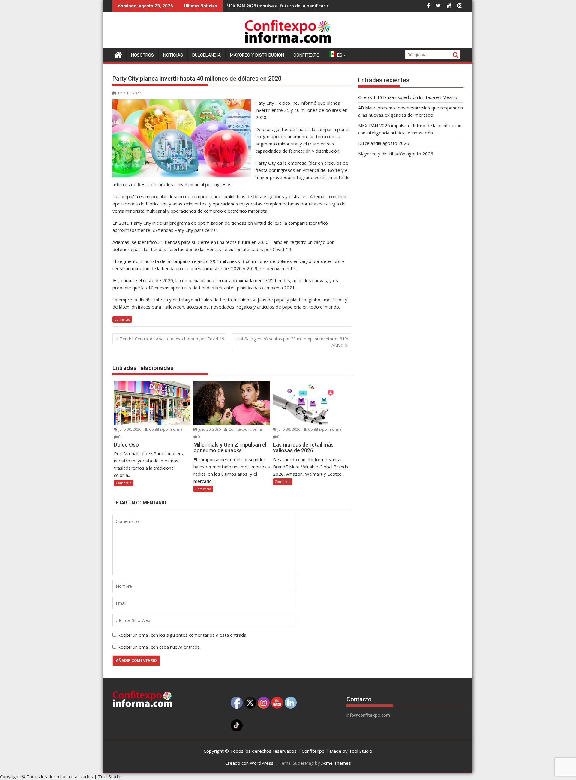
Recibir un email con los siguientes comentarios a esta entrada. (182, 635)
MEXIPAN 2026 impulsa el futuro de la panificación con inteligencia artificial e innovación (319, 6)
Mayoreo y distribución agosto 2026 (395, 154)
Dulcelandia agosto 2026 (383, 143)
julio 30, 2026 (129, 429)
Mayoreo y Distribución (257, 55)
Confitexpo (306, 55)
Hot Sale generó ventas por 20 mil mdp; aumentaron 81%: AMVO (292, 342)
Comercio (122, 319)
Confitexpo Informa (165, 429)
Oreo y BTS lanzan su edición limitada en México (407, 97)
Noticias (173, 55)
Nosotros (142, 55)
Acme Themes (336, 763)
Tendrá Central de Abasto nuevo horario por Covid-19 (172, 339)
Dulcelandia (206, 55)
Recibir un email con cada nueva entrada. (159, 647)
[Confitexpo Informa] (118, 54)
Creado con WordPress (249, 763)
